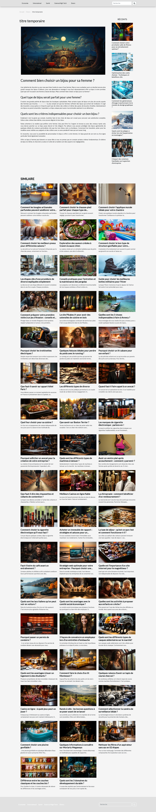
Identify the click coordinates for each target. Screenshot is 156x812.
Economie (25, 3)
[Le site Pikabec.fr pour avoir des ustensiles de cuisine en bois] (78, 301)
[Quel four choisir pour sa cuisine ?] (39, 409)
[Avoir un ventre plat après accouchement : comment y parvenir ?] (117, 444)
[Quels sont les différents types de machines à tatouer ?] (78, 444)
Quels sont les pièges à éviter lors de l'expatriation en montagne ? (122, 133)
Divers (73, 3)
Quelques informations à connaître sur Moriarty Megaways (76, 746)
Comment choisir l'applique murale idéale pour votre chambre (115, 208)
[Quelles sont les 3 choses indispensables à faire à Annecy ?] (117, 301)
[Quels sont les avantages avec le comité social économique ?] (78, 588)
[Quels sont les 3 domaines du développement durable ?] (78, 767)
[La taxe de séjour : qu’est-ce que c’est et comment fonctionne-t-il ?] (117, 516)
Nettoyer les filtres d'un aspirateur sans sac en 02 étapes (115, 746)
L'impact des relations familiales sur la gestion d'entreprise (121, 161)
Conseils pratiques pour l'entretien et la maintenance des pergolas (78, 280)
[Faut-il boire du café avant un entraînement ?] (39, 552)
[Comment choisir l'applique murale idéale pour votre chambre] (117, 194)
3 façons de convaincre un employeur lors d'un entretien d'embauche (77, 638)
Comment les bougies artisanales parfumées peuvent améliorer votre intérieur (38, 210)
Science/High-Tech (60, 3)
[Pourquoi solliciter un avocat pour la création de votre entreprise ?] (39, 444)
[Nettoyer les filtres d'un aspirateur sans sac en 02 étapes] (117, 731)
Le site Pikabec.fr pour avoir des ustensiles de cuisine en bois (75, 316)
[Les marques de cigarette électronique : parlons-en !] (117, 409)
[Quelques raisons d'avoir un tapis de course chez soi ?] (117, 659)
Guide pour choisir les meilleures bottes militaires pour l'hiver (114, 280)
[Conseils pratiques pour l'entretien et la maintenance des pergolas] (78, 265)
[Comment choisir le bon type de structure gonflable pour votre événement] (117, 229)
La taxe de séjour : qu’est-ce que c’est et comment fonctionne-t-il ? (116, 531)
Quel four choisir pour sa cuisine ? (37, 422)
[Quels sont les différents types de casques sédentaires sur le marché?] (117, 624)
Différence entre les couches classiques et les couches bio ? (35, 781)
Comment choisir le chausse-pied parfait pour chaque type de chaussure (75, 210)
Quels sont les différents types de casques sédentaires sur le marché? (115, 638)
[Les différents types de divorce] (78, 373)
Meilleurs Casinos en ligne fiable (75, 494)
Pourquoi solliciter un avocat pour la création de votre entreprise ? (38, 459)
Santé (48, 3)
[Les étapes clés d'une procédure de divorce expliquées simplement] (39, 265)
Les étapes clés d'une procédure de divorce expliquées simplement (37, 280)
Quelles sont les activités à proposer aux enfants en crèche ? (116, 602)
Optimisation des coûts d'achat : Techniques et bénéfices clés (121, 75)
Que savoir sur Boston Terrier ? (74, 422)
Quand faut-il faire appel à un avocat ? (117, 386)
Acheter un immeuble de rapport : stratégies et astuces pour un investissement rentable (76, 532)
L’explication (42, 104)
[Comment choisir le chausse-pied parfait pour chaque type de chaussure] (78, 194)
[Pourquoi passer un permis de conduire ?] (39, 624)
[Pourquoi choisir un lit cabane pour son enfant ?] (117, 337)
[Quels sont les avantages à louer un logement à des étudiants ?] (39, 659)
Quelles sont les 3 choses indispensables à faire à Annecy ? (114, 316)
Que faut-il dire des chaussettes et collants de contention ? (37, 495)
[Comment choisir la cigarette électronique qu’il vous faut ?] (39, 516)
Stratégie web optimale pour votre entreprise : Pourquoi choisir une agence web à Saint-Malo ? (76, 568)
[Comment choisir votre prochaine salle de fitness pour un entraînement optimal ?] (122, 32)
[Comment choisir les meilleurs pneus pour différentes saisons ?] (39, 229)
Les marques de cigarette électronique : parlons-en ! (111, 423)
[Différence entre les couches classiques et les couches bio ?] (39, 767)
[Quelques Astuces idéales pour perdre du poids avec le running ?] (78, 337)
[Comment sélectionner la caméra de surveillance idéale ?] (117, 695)
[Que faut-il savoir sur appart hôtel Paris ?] (39, 373)
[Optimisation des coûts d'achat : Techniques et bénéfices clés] (122, 62)
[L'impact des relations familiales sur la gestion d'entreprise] (122, 148)
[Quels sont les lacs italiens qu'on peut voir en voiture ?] (39, 588)
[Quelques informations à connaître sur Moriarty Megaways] (78, 731)
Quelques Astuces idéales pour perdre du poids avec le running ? (78, 352)
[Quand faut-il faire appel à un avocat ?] (117, 373)
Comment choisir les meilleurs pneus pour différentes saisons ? (38, 244)
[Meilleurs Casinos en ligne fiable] (78, 480)
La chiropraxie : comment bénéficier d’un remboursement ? (116, 495)
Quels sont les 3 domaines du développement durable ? (73, 781)
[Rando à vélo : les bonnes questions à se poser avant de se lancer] (78, 695)
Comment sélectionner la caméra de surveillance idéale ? (116, 710)
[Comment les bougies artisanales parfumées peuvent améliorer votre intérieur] (39, 194)
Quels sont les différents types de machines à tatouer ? (76, 459)
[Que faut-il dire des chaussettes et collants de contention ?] (39, 480)
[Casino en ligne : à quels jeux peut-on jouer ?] (39, 695)
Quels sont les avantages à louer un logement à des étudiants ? (37, 674)
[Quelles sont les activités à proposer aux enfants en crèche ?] (117, 588)
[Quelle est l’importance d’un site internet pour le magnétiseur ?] (117, 552)
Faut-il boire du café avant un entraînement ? (35, 567)
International (37, 3)
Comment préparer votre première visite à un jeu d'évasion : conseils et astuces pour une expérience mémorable (38, 318)
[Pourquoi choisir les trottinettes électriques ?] (39, 337)
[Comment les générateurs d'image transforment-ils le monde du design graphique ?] (122, 90)
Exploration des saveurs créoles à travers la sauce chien (75, 244)
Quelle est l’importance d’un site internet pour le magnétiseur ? (114, 567)
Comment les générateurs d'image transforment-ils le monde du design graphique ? (122, 104)
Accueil (22, 12)
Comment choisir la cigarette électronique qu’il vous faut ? (35, 531)
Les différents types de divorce (75, 386)
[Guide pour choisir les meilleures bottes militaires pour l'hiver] (117, 265)
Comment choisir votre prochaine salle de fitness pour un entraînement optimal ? (121, 46)
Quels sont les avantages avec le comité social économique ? (75, 602)
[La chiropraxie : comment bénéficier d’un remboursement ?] (117, 480)
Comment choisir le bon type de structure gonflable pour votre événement (114, 246)
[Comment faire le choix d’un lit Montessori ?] (78, 659)
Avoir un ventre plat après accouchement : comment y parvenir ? (117, 459)
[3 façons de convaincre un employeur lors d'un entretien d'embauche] (78, 624)
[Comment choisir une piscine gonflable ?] (39, 731)
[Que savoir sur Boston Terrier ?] (78, 409)
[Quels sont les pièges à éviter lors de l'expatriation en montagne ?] (122, 120)
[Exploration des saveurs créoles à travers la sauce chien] (78, 229)
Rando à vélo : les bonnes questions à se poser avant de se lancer (77, 710)
